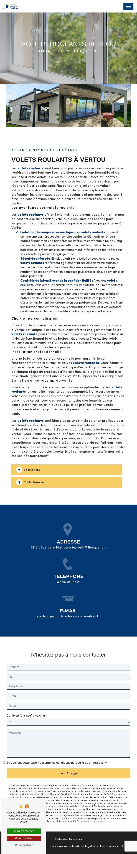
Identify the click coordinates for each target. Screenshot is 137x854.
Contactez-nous (34, 482)
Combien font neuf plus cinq (26, 715)
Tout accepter (25, 831)
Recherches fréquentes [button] (68, 839)
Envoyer (72, 773)
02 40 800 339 (68, 582)
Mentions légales (83, 846)
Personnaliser (24, 845)
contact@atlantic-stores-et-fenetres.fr (68, 616)
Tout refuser (25, 838)
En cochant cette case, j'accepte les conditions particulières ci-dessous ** (57, 762)
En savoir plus (32, 470)
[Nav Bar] (128, 6)
